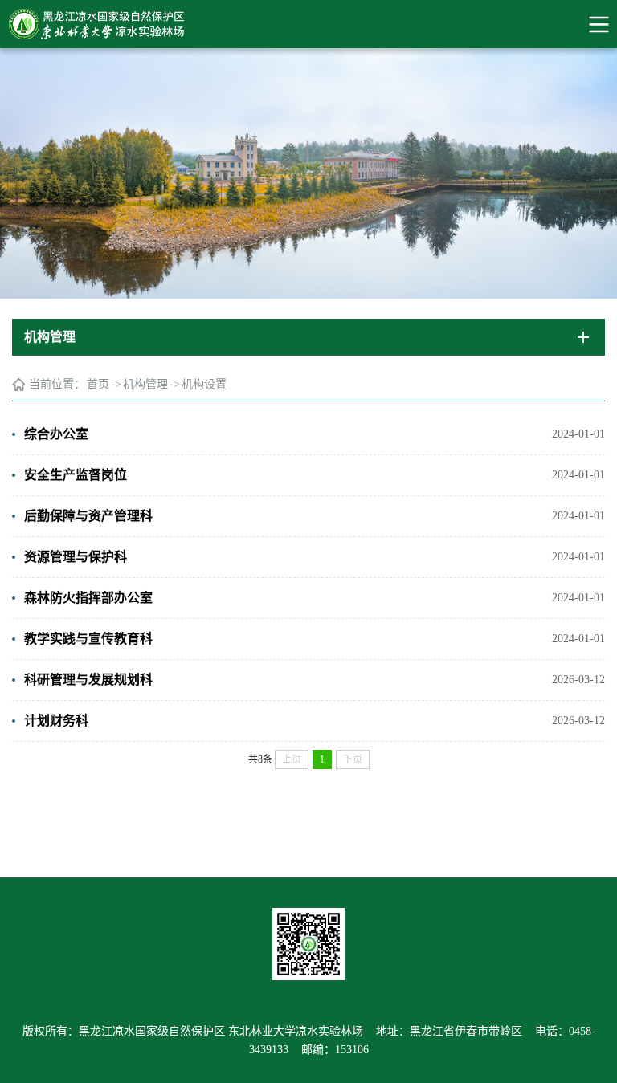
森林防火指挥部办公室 (88, 598)
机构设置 (204, 384)
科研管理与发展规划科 (88, 679)
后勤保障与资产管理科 (88, 516)
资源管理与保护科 (75, 557)
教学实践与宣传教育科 (88, 638)
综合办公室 (56, 434)
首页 (98, 384)
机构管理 (145, 384)
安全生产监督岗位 (75, 475)
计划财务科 (56, 720)
